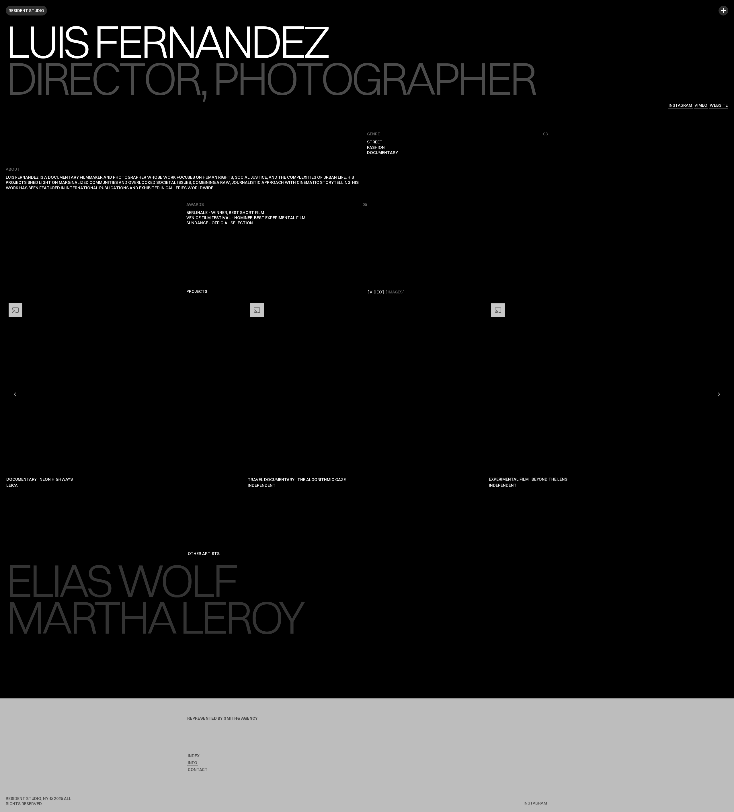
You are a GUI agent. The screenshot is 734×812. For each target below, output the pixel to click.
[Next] (719, 394)
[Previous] (15, 394)
